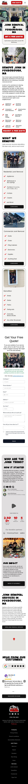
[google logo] (18, 714)
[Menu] (25, 2)
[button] (14, 583)
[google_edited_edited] (13, 487)
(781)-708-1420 (14, 717)
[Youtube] (7, 487)
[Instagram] (4, 487)
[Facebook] (10, 487)
